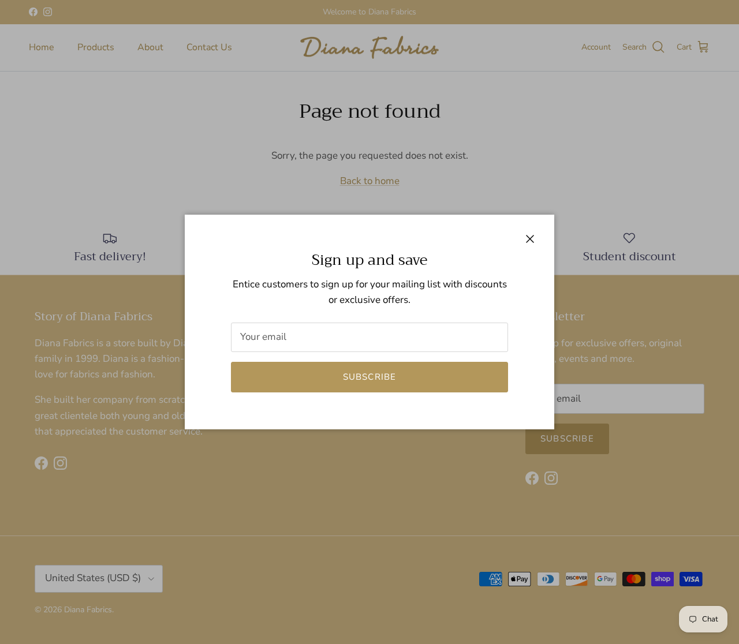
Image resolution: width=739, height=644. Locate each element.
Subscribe (370, 377)
